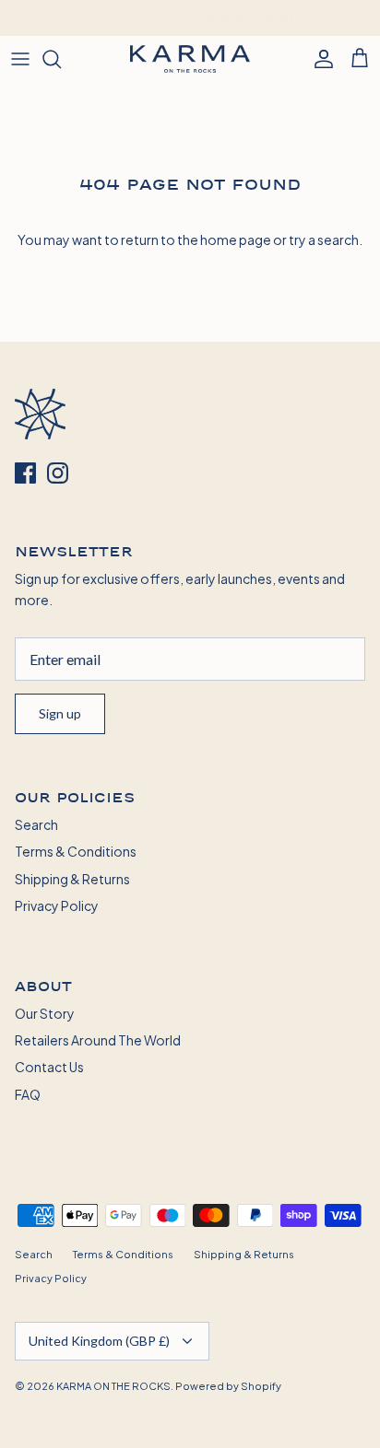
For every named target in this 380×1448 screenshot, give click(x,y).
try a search (324, 239)
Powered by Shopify (228, 1385)
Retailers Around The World (98, 1039)
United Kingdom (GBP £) (99, 1341)
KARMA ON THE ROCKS (113, 1385)
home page (235, 239)
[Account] (319, 59)
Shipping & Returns (72, 878)
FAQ (28, 1093)
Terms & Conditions (76, 850)
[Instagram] (57, 473)
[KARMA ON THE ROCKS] (190, 59)
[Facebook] (25, 473)
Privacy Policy (57, 905)
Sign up (60, 713)
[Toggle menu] (20, 59)
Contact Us (49, 1066)
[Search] (61, 59)
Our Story (45, 1012)
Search (36, 824)
